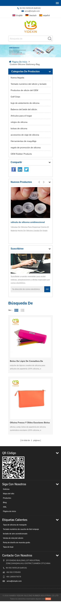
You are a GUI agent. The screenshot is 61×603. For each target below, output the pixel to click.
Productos (7, 498)
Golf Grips (15, 96)
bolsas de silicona (19, 128)
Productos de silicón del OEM (24, 90)
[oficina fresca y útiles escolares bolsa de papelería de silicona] (30, 398)
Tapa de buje (8, 547)
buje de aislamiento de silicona (25, 103)
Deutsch (33, 15)
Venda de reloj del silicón (13, 538)
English (19, 15)
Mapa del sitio (8, 494)
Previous (39, 182)
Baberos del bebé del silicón (24, 109)
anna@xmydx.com (32, 11)
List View (22, 310)
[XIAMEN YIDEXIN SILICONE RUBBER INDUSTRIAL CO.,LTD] (30, 27)
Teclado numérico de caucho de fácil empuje (21, 529)
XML (5, 507)
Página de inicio (19, 62)
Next (43, 182)
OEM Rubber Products (21, 154)
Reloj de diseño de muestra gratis (16, 543)
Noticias (6, 489)
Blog (5, 502)
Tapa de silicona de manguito (15, 525)
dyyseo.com (40, 599)
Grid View (16, 310)
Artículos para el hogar (21, 116)
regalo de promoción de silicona (26, 147)
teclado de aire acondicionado (15, 534)
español (46, 15)
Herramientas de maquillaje (23, 141)
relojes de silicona (19, 122)
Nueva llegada (17, 77)
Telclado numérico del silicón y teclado (28, 84)
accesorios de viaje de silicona (25, 135)
